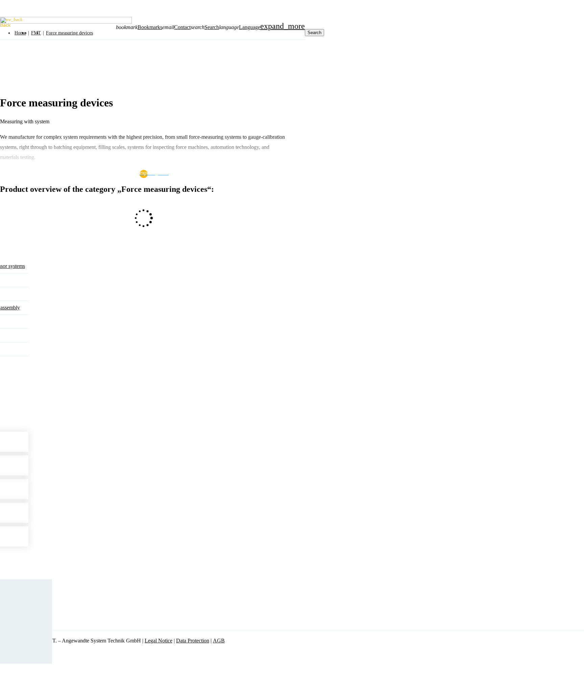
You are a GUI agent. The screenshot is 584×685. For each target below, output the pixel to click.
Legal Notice (158, 640)
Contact (182, 27)
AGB (219, 640)
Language (249, 27)
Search (211, 27)
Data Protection (192, 640)
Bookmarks (150, 27)
